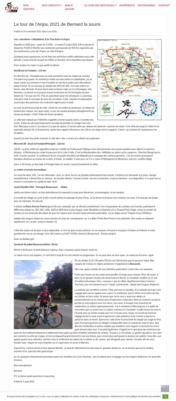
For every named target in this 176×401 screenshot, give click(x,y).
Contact (164, 5)
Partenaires (146, 5)
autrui (110, 293)
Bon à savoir (69, 7)
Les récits (52, 31)
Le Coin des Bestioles (99, 5)
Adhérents (127, 5)
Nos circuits (51, 5)
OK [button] (165, 396)
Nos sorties (28, 7)
